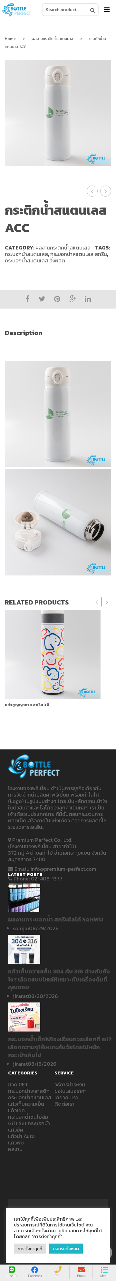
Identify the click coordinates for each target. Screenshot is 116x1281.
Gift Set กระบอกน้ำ (29, 1123)
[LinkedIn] (88, 299)
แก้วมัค (15, 1130)
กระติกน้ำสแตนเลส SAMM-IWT (106, 191)
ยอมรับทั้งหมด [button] (66, 1248)
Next (106, 601)
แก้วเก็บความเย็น (26, 1104)
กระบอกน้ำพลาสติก (29, 1091)
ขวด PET (18, 1084)
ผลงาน (15, 1149)
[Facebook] (27, 299)
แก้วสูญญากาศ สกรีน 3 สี (27, 704)
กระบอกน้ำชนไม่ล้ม (28, 1117)
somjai (21, 928)
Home (10, 39)
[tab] (58, 333)
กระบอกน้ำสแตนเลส (26, 254)
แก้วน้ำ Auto (21, 1136)
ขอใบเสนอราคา (70, 1091)
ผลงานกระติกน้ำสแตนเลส (52, 39)
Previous (97, 601)
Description (23, 333)
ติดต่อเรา (64, 1104)
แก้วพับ (16, 1142)
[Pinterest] (57, 299)
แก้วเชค (16, 1110)
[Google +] (72, 299)
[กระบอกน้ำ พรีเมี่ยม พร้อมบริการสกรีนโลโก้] (16, 9)
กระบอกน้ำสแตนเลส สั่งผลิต (35, 260)
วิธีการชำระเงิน (69, 1084)
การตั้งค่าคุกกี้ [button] (30, 1248)
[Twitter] (42, 299)
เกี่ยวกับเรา (66, 1097)
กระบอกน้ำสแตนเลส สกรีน (78, 254)
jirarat (20, 996)
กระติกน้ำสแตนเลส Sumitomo (92, 191)
